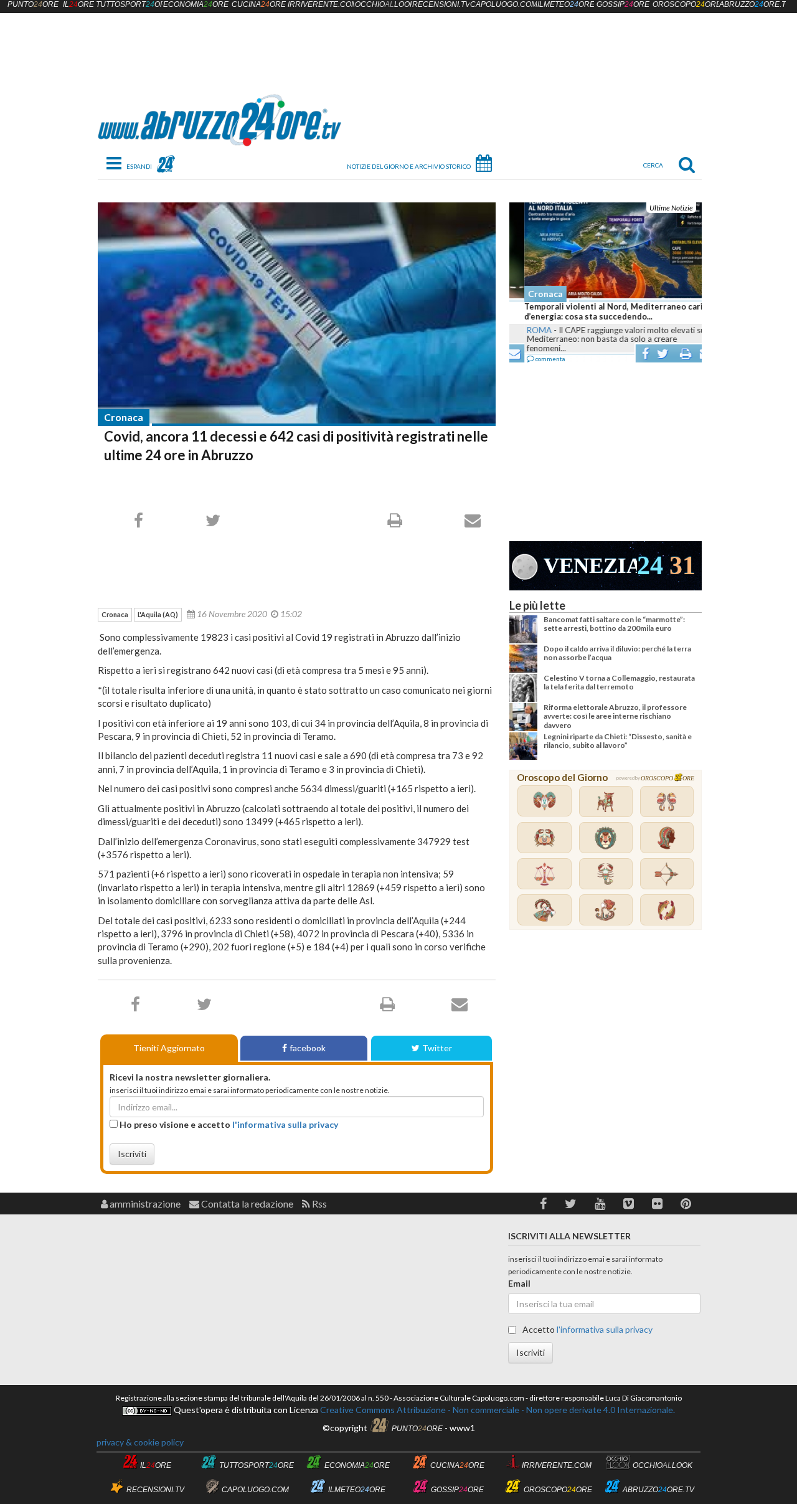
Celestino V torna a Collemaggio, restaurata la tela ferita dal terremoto (619, 682)
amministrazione (144, 1203)
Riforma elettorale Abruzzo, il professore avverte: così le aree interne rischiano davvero (615, 716)
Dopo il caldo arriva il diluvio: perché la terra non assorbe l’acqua (617, 653)
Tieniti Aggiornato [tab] (169, 1048)
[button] (543, 1203)
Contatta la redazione (246, 1203)
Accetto (587, 1329)
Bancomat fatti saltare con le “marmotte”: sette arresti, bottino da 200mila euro (614, 624)
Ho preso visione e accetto (228, 1124)
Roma (524, 330)
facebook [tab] (308, 1048)
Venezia (590, 566)
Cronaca (123, 417)
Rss (318, 1203)
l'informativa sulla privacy (285, 1124)
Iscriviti (132, 1153)
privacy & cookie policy (140, 1442)
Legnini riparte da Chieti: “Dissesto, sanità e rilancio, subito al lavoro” (618, 741)
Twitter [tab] (437, 1048)
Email (519, 1283)
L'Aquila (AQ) (158, 614)
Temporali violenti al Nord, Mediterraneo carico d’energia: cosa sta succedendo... (603, 311)
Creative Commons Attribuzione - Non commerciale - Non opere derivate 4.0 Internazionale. (496, 1409)
